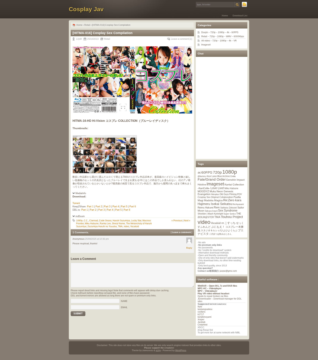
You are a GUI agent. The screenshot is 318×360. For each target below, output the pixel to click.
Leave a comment (180, 39)
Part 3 (107, 206)
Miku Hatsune (92, 223)
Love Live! (217, 188)
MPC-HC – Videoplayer (210, 288)
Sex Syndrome (227, 210)
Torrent (76, 203)
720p (212, 32)
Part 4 (115, 206)
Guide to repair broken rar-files (213, 296)
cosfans (201, 312)
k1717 (201, 314)
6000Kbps (239, 36)
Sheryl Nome (118, 223)
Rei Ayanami (238, 204)
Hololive (202, 184)
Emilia (233, 176)
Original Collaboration (222, 197)
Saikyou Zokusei (228, 207)
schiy (158, 350)
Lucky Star (136, 220)
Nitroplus (215, 194)
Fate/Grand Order (212, 179)
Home (225, 15)
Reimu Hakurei (205, 207)
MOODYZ (203, 191)
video (126, 226)
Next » (187, 220)
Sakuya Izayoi (211, 211)
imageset (215, 184)
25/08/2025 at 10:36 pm (97, 239)
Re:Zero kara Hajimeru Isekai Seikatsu (219, 202)
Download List (240, 15)
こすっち (230, 222)
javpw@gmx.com (228, 271)
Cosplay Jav (86, 9)
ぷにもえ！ (218, 226)
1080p (79, 220)
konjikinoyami (204, 317)
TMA (120, 226)
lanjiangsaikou (205, 309)
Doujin (204, 32)
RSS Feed (244, 4)
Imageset (206, 44)
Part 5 (124, 206)
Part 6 (132, 206)
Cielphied (202, 324)
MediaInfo (80, 193)
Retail (87, 25)
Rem (217, 207)
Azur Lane (211, 176)
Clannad (93, 220)
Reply (189, 248)
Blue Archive (223, 176)
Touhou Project (232, 217)
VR (235, 40)
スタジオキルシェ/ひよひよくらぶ (219, 230)
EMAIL (124, 307)
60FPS (235, 32)
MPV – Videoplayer (207, 291)
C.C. (86, 220)
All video (205, 40)
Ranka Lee (105, 223)
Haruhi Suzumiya (121, 220)
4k (228, 32)
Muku (213, 191)
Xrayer (201, 319)
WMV (228, 36)
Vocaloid (134, 226)
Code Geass (105, 220)
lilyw (200, 306)
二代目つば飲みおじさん (220, 234)
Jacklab (201, 322)
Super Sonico (230, 214)
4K (199, 172)
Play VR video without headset (213, 293)
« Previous (177, 220)
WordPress (180, 350)
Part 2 (99, 206)
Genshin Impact (235, 179)
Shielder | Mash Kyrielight (210, 213)
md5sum (80, 216)
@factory (202, 176)
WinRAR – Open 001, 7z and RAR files (217, 286)
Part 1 (90, 206)
